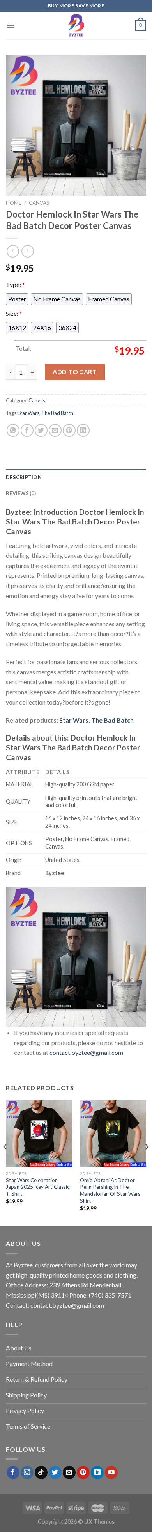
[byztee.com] (76, 25)
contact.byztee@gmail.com (86, 1052)
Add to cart (75, 371)
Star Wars (28, 413)
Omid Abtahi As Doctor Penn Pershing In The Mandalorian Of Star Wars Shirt (110, 1190)
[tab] (76, 477)
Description (24, 477)
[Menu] (10, 25)
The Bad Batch (57, 413)
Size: (14, 313)
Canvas (39, 203)
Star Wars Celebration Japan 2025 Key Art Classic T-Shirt (38, 1187)
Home (13, 203)
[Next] (146, 1162)
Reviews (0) (21, 493)
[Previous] (5, 1162)
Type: (15, 284)
